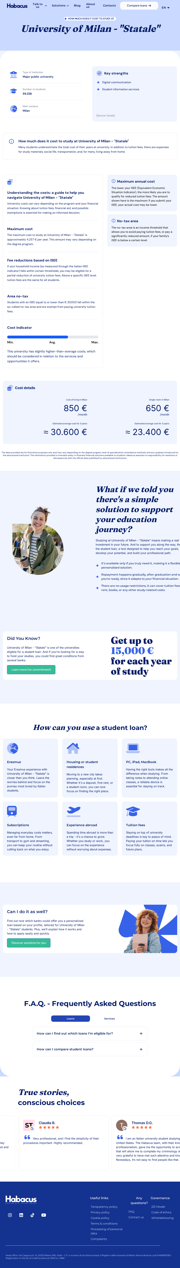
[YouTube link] (43, 1215)
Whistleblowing (162, 1218)
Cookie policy (100, 1218)
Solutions (58, 5)
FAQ (131, 1211)
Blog (77, 5)
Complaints (99, 1239)
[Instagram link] (10, 1215)
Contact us (136, 1217)
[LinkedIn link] (21, 1215)
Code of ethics (161, 1212)
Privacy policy (100, 1212)
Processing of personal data (106, 1231)
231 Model (158, 1206)
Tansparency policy (104, 1206)
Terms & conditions (104, 1223)
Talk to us (38, 5)
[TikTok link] (32, 1215)
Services (109, 1018)
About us (90, 5)
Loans (70, 1018)
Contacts (109, 5)
